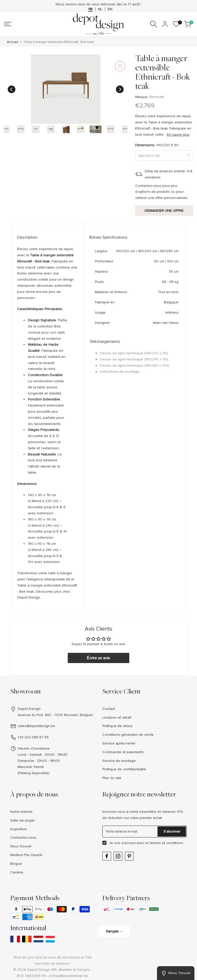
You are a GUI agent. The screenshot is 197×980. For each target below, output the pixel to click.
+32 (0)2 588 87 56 (33, 737)
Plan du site (111, 778)
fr (90, 9)
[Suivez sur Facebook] (106, 856)
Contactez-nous (23, 837)
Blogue (16, 863)
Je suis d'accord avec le (146, 843)
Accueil (12, 42)
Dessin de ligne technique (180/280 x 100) (134, 365)
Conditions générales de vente (128, 734)
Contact (108, 709)
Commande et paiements (123, 752)
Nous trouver (21, 846)
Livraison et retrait (116, 717)
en (110, 9)
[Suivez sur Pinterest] (129, 856)
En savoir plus (178, 134)
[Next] (120, 89)
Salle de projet (22, 820)
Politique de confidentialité (124, 769)
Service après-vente (118, 743)
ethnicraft (156, 97)
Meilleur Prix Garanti (26, 855)
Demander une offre (164, 210)
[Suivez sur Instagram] (118, 856)
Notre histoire (21, 811)
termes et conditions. (167, 843)
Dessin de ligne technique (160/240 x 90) (134, 359)
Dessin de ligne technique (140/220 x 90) (134, 353)
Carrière (16, 872)
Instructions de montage (120, 371)
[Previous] (11, 89)
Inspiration (18, 829)
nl (100, 9)
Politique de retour (117, 726)
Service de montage (119, 761)
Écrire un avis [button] (98, 658)
